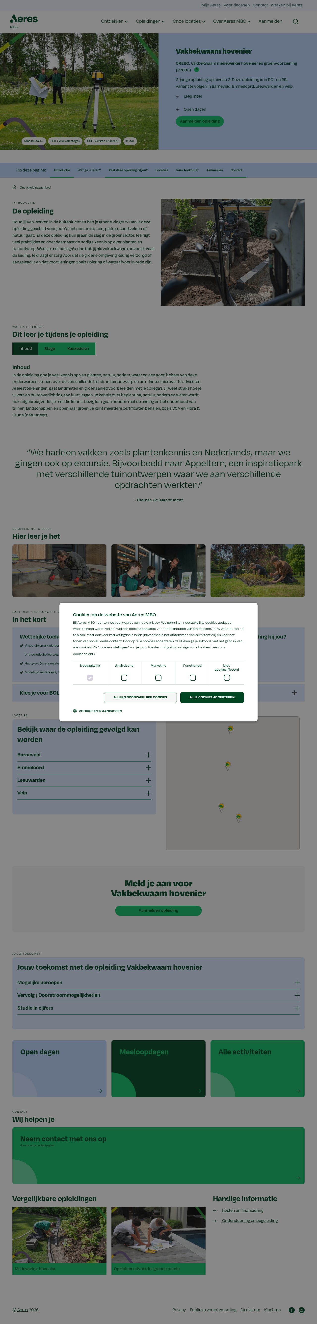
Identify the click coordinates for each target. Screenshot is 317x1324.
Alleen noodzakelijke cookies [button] (140, 697)
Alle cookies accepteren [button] (212, 697)
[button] (97, 711)
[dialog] (158, 662)
